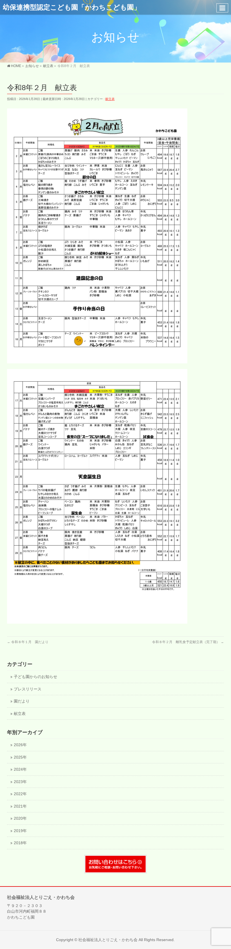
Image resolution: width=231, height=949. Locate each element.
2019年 (20, 831)
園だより (22, 701)
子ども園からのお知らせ (35, 677)
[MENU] (222, 7)
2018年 (20, 843)
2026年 (20, 745)
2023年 (20, 782)
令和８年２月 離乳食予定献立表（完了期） (188, 642)
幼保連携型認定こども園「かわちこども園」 (72, 7)
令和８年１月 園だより (27, 642)
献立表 (110, 99)
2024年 (20, 769)
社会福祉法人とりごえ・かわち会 (107, 939)
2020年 (20, 818)
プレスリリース (27, 689)
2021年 (20, 806)
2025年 (20, 757)
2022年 (20, 794)
